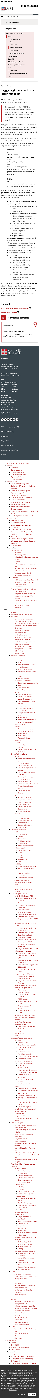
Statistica (18, 607)
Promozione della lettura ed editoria (27, 787)
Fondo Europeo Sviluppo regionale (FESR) (26, 924)
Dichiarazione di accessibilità (10, 427)
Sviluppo (13, 1299)
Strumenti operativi (21, 1294)
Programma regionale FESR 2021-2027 (27, 929)
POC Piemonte (23, 999)
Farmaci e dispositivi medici (23, 1281)
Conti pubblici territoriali (22, 605)
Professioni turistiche (25, 820)
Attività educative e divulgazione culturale (25, 764)
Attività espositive (24, 779)
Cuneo (3, 391)
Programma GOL (20, 1116)
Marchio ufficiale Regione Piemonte (22, 539)
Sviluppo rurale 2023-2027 (24, 649)
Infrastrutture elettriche (26, 1191)
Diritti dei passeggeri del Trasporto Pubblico (26, 1130)
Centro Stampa (19, 587)
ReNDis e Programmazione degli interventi (27, 1206)
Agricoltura (14, 616)
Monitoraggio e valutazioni (27, 914)
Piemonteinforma (16, 479)
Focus (13, 1354)
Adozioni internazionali (15, 62)
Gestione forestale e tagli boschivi (26, 702)
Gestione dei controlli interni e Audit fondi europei (24, 512)
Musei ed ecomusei (24, 781)
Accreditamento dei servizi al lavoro (27, 1103)
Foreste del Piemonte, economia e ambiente (25, 698)
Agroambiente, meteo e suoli (24, 619)
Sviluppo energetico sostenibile (25, 1306)
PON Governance (20, 1033)
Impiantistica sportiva (25, 807)
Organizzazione (12, 481)
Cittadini (13, 1342)
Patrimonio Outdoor (24, 738)
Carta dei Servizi (16, 545)
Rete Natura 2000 (24, 687)
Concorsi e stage (16, 509)
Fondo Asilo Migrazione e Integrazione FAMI (23, 1023)
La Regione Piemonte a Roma (20, 502)
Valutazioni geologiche (25, 1244)
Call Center (14, 527)
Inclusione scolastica (24, 1059)
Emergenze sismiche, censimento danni (25, 1181)
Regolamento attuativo (9, 312)
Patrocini (14, 536)
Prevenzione (19, 1283)
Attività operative (24, 1269)
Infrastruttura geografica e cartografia (27, 750)
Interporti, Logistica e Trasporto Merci (25, 1149)
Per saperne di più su (19, 332)
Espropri (17, 559)
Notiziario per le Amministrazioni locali (25, 565)
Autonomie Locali (16, 550)
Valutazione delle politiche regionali (26, 600)
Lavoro (17, 1086)
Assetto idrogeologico (25, 1203)
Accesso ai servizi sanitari (23, 1274)
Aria (19, 662)
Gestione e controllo (24, 912)
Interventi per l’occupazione (27, 1088)
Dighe (20, 1210)
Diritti (10, 36)
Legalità (10, 76)
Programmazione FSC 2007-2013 (27, 1011)
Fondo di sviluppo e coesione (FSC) (26, 987)
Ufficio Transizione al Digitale (20, 490)
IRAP (16, 1331)
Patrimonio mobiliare (21, 584)
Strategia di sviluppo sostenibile (21, 614)
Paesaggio (18, 740)
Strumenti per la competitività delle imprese (28, 1092)
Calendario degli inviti (25, 935)
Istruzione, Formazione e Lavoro (21, 1038)
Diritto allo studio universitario (28, 1056)
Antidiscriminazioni (16, 47)
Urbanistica (22, 745)
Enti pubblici (15, 1345)
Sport (16, 795)
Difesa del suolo (20, 1196)
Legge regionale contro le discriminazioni (14, 308)
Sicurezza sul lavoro (21, 1288)
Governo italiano (6, 1)
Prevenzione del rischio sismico (25, 1251)
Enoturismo (22, 827)
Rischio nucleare (23, 678)
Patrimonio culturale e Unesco (28, 784)
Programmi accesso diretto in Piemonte (27, 982)
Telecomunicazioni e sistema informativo (27, 1234)
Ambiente (18, 658)
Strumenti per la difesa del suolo (27, 1199)
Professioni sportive (24, 811)
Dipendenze (18, 1292)
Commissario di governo (22, 1212)
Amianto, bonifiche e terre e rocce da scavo (27, 666)
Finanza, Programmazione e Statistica (23, 589)
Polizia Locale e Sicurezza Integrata (26, 557)
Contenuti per (11, 1340)
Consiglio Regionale (17, 472)
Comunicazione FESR (25, 942)
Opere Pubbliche (20, 1187)
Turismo (17, 813)
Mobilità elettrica (20, 1141)
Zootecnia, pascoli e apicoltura (24, 646)
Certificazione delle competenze (24, 1076)
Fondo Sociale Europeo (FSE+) (24, 896)
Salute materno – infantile (23, 1290)
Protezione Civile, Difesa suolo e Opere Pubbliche (23, 1165)
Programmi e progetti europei (24, 974)
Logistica (21, 1226)
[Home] (2, 16)
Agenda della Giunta (17, 477)
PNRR (16, 1036)
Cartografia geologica (25, 1242)
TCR (16, 1336)
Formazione (22, 1230)
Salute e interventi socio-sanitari (26, 869)
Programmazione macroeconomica (26, 593)
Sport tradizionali (23, 804)
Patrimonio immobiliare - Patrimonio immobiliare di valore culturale (27, 581)
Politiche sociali (13, 56)
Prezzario (21, 1189)
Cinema (20, 793)
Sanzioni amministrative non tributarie (23, 532)
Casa (9, 68)
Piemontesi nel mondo (25, 777)
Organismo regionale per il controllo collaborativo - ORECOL (22, 494)
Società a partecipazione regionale (22, 516)
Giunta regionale (16, 470)
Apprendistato (22, 1065)
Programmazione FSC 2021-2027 (27, 1002)
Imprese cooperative (21, 1317)
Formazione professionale (23, 1061)
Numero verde (6, 398)
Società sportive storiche (26, 802)
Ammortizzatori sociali (25, 1100)
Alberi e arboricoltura (25, 694)
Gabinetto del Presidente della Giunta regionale (23, 487)
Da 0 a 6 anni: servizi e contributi (25, 1048)
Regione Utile (11, 518)
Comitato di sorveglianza (26, 916)
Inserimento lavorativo (25, 878)
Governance (22, 990)
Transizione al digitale (22, 1324)
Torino (14, 387)
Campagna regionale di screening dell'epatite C (22, 1359)
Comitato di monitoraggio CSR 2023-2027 (28, 961)
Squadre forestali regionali (27, 1267)
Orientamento (19, 1113)
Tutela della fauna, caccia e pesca (25, 642)
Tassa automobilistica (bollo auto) (25, 1329)
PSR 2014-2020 (23, 717)
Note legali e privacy (7, 431)
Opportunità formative (25, 1063)
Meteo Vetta (22, 735)
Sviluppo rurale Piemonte (23, 951)
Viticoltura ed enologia (22, 644)
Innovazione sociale (24, 850)
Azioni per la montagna (25, 731)
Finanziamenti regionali (26, 1194)
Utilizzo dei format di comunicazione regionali (23, 542)
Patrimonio (14, 577)
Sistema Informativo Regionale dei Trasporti (26, 1160)
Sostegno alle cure (21, 1278)
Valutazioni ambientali (25, 669)
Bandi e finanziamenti (18, 522)
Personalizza (21, 1394)
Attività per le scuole (25, 1054)
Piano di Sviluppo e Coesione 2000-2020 (27, 995)
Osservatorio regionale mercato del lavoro (26, 1119)
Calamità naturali (20, 1168)
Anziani (20, 857)
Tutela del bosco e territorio (27, 719)
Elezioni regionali (20, 555)
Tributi (13, 1326)
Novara (14, 384)
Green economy (20, 724)
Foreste (17, 692)
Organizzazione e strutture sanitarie (26, 1276)
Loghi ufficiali (5, 441)
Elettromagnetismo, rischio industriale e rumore (27, 672)
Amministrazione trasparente (20, 506)
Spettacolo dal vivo (24, 790)
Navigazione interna (21, 1139)
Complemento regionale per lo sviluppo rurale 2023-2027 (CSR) (28, 955)
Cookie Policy (13, 1390)
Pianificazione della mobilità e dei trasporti (25, 1144)
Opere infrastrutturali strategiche (25, 1152)
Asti (2, 387)
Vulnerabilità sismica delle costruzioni (26, 1259)
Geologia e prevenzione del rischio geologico (26, 1238)
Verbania (15, 389)
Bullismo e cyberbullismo (26, 1052)
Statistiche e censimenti (22, 639)
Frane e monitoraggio (25, 1246)
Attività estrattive (20, 1313)
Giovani (12, 42)
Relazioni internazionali (18, 500)
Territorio (17, 742)
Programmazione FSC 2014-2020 (27, 1007)
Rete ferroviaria (20, 1136)
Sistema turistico (23, 818)
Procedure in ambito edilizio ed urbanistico (28, 1254)
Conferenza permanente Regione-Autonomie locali (26, 569)
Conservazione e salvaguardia (28, 683)
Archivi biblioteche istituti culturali (26, 759)
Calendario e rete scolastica (27, 1045)
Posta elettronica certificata (10, 450)
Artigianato (18, 1315)
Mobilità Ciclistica (20, 1127)
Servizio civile (12, 70)
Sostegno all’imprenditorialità (28, 1097)
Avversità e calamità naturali (24, 621)
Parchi (20, 685)
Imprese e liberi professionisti (20, 1347)
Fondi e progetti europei (19, 894)
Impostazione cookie (10, 413)
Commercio (18, 1320)
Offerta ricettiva (23, 823)
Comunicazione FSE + (25, 910)
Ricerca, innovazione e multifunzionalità (22, 631)
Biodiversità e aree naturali (23, 681)
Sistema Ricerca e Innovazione (24, 1301)
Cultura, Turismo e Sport (19, 754)
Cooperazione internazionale (17, 73)
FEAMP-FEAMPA (20, 653)
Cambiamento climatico (22, 690)
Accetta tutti (32, 1394)
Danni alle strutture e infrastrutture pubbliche (26, 1176)
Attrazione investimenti (22, 1310)
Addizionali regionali (21, 1333)
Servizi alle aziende (21, 635)
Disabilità (11, 59)
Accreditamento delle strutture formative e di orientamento (28, 1071)
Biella (3, 389)
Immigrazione (14, 50)
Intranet (3, 455)
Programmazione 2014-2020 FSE (28, 920)
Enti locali (18, 552)
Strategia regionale (24, 797)
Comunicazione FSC (24, 992)
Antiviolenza (13, 45)
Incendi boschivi (23, 1223)
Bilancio (17, 598)
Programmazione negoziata (24, 596)
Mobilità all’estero (24, 1068)
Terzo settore (22, 859)
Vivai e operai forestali (25, 722)
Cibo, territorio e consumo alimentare (27, 623)
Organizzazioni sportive (26, 800)
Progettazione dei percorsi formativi (26, 1080)
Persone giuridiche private (16, 65)
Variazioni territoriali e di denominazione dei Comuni (23, 574)
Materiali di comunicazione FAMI (27, 1030)
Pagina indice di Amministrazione (18, 463)
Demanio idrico (19, 1184)
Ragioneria (18, 603)
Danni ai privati (23, 1173)
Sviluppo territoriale (21, 1304)
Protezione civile (20, 1214)
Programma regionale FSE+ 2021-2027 (27, 899)
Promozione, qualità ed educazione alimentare (26, 627)
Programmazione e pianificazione (24, 1217)
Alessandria (5, 384)
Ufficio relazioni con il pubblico (21, 525)
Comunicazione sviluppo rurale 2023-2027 (28, 966)
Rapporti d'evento (24, 1171)
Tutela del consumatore (17, 53)
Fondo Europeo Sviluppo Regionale (26, 1308)
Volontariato (22, 1228)
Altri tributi (18, 1338)
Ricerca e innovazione (22, 1297)
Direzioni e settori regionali (20, 484)
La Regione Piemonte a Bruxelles (21, 497)
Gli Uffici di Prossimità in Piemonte (22, 1356)
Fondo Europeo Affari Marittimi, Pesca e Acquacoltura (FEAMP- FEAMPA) (25, 1017)
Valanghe (21, 1249)
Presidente (14, 468)
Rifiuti (20, 676)
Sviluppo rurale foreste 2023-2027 (28, 714)
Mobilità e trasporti (17, 1123)
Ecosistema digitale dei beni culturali (27, 769)
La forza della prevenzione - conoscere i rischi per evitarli (24, 1364)
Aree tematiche (12, 612)
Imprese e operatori (24, 706)
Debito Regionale (20, 591)
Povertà (20, 852)
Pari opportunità (15, 39)
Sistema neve (22, 809)
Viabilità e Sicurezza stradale (24, 1134)
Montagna (18, 726)
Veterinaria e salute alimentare (25, 1285)
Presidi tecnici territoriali (23, 1265)
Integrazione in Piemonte (26, 1026)
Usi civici (17, 561)
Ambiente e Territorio (18, 655)
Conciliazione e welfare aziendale (25, 1109)
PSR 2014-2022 (20, 651)
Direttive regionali (24, 1084)
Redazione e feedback (8, 445)
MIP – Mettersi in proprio (26, 1095)
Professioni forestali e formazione (25, 709)
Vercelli (14, 391)
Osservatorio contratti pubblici (21, 529)
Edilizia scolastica (20, 1111)
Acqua (20, 660)
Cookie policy (5, 436)
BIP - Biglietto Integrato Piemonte (26, 1125)
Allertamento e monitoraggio (27, 1221)
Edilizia (20, 747)
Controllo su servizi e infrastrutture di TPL (27, 1156)
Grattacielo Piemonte (18, 504)
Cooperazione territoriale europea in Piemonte (26, 977)
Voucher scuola (23, 1042)
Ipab (19, 862)
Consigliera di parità (24, 1107)
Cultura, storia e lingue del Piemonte (26, 773)
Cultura (17, 756)
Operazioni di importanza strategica (26, 906)
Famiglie (21, 855)
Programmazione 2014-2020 (28, 949)
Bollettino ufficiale (17, 520)
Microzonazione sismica (26, 1262)
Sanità (13, 1272)
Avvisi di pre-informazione (26, 903)
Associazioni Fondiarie (25, 729)
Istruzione (18, 1040)
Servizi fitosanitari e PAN (23, 637)
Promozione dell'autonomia (27, 866)
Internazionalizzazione (22, 1322)
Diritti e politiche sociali (14, 33)
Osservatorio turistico (25, 825)
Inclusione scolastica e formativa (25, 874)
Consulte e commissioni (18, 474)
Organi (9, 465)
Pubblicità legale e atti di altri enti (22, 534)
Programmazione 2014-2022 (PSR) (28, 970)
